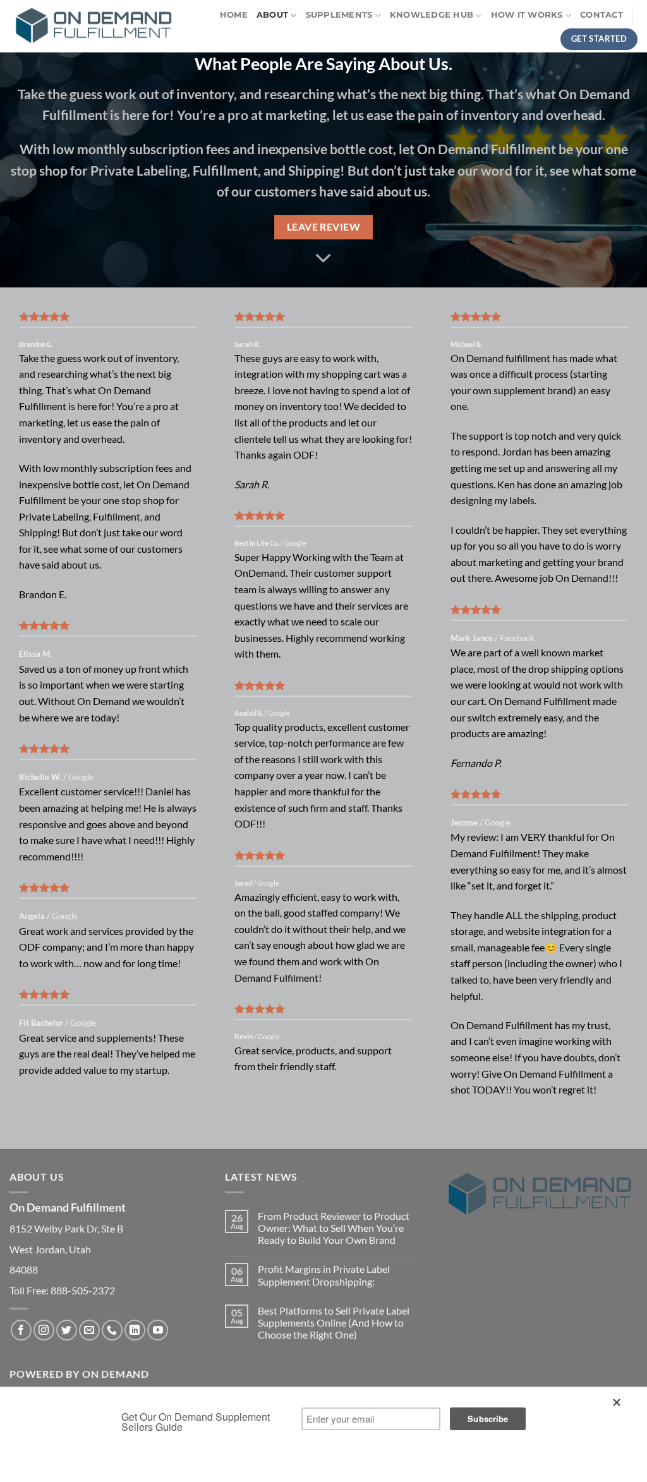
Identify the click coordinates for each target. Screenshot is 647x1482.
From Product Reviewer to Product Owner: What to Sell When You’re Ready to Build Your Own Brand (333, 1228)
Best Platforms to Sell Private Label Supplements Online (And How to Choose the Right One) (333, 1322)
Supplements (339, 15)
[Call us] (112, 1330)
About (272, 15)
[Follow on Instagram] (43, 1330)
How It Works (527, 15)
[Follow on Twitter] (66, 1330)
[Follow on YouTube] (157, 1330)
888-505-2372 (83, 1290)
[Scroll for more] (323, 258)
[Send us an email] (89, 1330)
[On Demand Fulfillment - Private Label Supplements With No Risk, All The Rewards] (93, 26)
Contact (601, 15)
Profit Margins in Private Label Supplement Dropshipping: (324, 1275)
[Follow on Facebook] (21, 1330)
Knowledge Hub (431, 15)
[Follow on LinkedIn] (134, 1330)
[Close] (619, 1405)
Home (234, 15)
